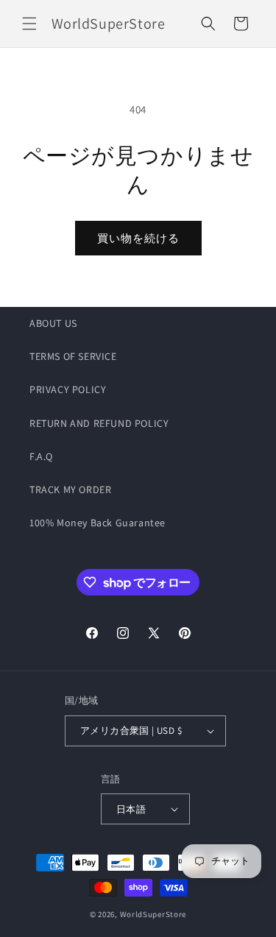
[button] (29, 23)
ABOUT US (53, 323)
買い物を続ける (138, 238)
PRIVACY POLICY (67, 389)
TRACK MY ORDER (70, 489)
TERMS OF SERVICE (73, 356)
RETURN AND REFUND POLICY (99, 423)
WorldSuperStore (153, 914)
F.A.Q (41, 456)
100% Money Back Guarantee (97, 522)
